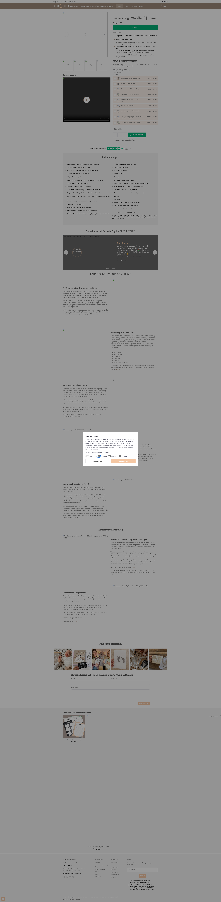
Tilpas (107, 452)
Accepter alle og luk (123, 461)
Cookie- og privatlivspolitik (95, 452)
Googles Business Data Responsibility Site (102, 447)
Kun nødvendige (97, 461)
